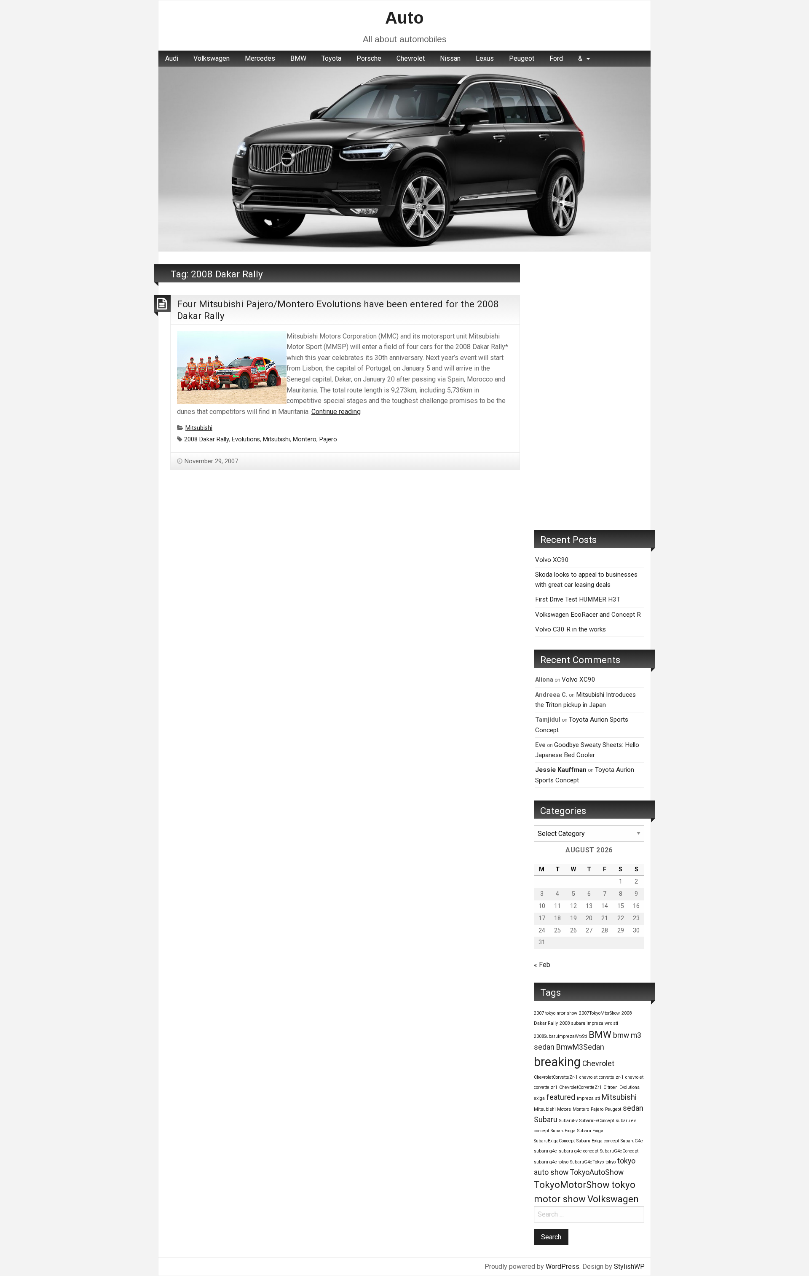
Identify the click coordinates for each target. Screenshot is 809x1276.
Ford (556, 58)
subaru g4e (545, 1151)
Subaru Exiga (590, 1131)
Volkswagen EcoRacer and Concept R (588, 614)
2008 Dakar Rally (206, 439)
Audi (171, 58)
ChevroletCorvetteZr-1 (556, 1077)
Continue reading (336, 412)
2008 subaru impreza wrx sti (589, 1023)
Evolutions (246, 439)
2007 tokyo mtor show (555, 1013)
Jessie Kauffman (561, 770)
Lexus (485, 58)
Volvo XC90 (552, 560)
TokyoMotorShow (572, 1184)
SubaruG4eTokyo (587, 1162)
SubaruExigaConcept (554, 1141)
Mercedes (260, 58)
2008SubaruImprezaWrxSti (560, 1036)
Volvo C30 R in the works (570, 629)
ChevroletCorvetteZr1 (580, 1087)
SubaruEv (568, 1120)
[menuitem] (171, 59)
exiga (539, 1098)
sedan (633, 1108)
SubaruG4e (632, 1141)
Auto (404, 17)
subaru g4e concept (578, 1151)
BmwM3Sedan (580, 1047)
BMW (298, 58)
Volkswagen (211, 58)
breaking (557, 1062)
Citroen (610, 1087)
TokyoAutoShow (597, 1172)
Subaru (545, 1119)
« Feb (542, 965)
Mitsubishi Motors (552, 1109)
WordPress (562, 1267)
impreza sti (588, 1098)
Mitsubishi (198, 428)
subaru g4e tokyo (551, 1162)
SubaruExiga (563, 1131)
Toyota (331, 58)
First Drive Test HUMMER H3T (577, 599)
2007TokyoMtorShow (599, 1013)
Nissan (450, 58)
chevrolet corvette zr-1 (601, 1077)
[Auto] (404, 158)
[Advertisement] (589, 390)
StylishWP (629, 1267)
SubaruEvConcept (596, 1120)
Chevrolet (410, 58)
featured (560, 1097)
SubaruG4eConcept (619, 1151)
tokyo (610, 1162)
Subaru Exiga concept (597, 1141)
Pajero (328, 439)
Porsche (368, 58)
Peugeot (521, 58)
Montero (304, 439)
